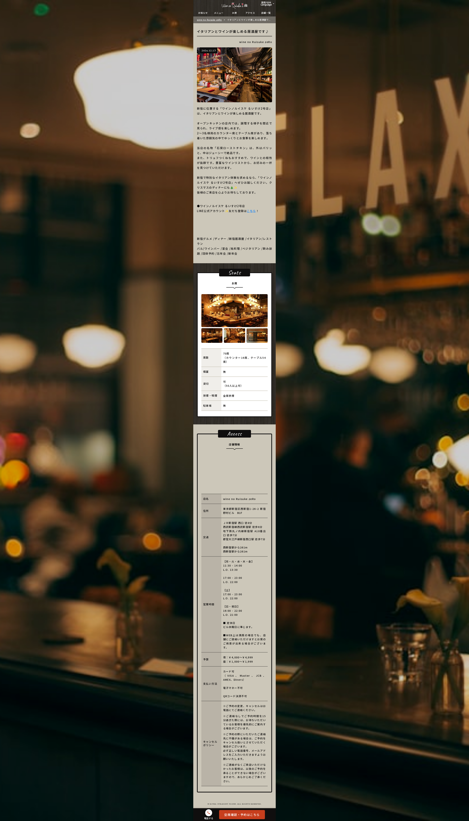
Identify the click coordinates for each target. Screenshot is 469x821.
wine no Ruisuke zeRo (209, 19)
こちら (251, 211)
